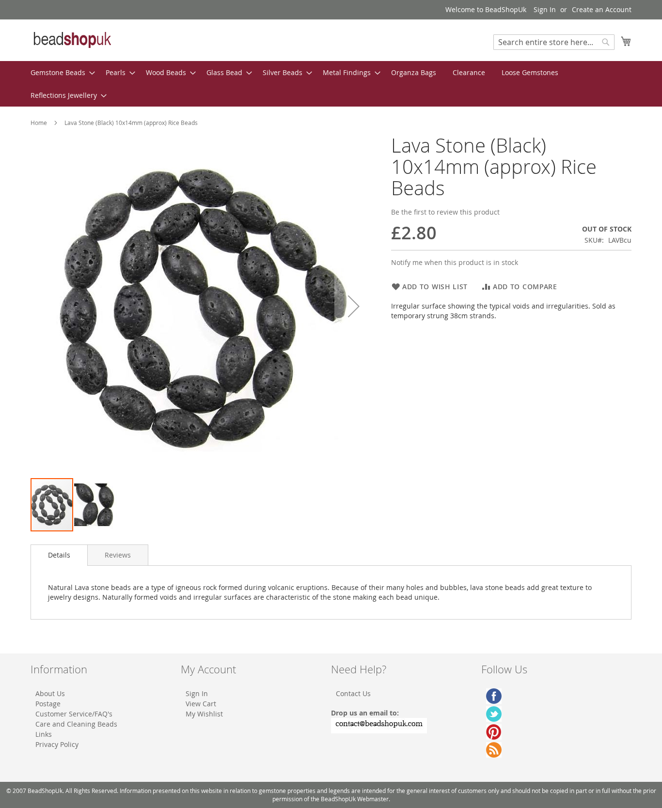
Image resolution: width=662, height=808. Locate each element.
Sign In (545, 9)
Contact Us (353, 693)
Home (39, 122)
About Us (50, 693)
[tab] (59, 555)
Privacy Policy (57, 744)
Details (59, 554)
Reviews (118, 554)
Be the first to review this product (445, 212)
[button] (353, 306)
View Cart (201, 703)
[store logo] (72, 40)
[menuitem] (60, 72)
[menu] (331, 84)
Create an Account (601, 9)
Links (43, 734)
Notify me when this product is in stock (454, 262)
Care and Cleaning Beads (76, 724)
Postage (48, 703)
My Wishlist (204, 713)
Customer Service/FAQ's (73, 713)
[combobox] (554, 42)
